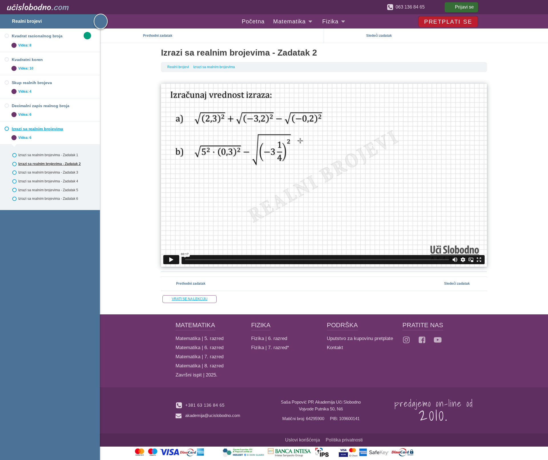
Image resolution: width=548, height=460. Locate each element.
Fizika (330, 21)
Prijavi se (464, 7)
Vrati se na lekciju (189, 299)
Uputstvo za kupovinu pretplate (360, 338)
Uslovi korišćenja (302, 439)
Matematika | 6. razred (199, 347)
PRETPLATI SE (448, 22)
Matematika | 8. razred (199, 365)
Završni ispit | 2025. (196, 375)
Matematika (289, 21)
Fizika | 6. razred (269, 338)
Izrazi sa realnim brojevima (214, 67)
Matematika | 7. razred (199, 356)
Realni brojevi (27, 21)
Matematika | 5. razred (199, 338)
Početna (253, 21)
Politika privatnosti (344, 439)
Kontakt (335, 347)
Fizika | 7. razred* (270, 347)
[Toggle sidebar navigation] (95, 21)
